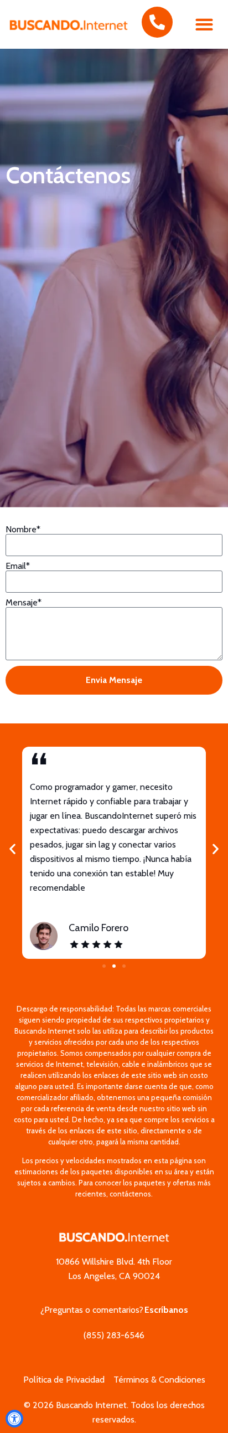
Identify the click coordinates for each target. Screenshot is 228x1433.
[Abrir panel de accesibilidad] (14, 1418)
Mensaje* (24, 602)
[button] (204, 25)
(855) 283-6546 (114, 1335)
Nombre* (23, 529)
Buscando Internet (91, 1405)
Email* (18, 566)
